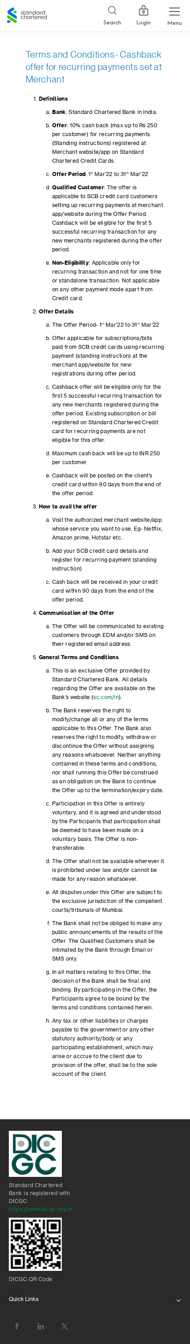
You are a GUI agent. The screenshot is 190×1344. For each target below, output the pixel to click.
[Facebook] (17, 1326)
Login (144, 22)
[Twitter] (64, 1326)
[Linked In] (41, 1326)
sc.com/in (106, 697)
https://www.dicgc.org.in (41, 1209)
